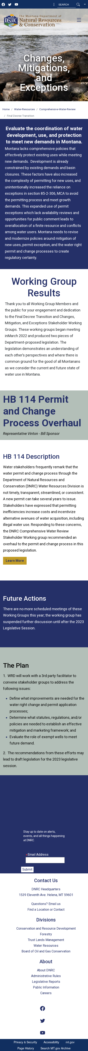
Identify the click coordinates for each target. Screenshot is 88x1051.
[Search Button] (78, 4)
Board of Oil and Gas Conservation (45, 951)
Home (6, 109)
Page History (25, 1048)
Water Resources (46, 946)
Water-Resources (24, 109)
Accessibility (51, 1042)
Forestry (46, 934)
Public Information (46, 987)
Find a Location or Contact (45, 909)
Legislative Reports (46, 982)
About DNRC (46, 970)
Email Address (38, 854)
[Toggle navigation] (79, 20)
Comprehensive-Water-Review (57, 109)
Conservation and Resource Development (46, 928)
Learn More (15, 561)
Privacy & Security (25, 1042)
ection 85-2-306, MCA (47, 193)
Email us (55, 904)
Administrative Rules (46, 976)
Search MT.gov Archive (56, 1048)
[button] (54, 4)
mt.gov (70, 1042)
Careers (46, 993)
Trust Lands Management (46, 940)
